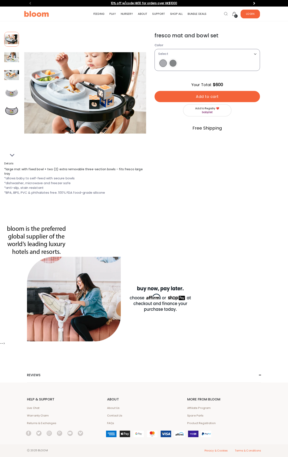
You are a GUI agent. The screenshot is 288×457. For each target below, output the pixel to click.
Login (250, 14)
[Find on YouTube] (70, 433)
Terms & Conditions (248, 450)
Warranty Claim (38, 416)
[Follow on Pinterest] (59, 433)
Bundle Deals (197, 14)
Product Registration (201, 423)
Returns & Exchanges (41, 423)
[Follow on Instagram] (49, 433)
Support (158, 14)
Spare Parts (195, 416)
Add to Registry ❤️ (207, 110)
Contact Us (114, 416)
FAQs (110, 423)
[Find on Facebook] (28, 433)
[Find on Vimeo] (80, 433)
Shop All (176, 14)
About (142, 14)
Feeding (98, 14)
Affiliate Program (199, 408)
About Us (113, 408)
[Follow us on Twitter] (39, 433)
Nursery (127, 14)
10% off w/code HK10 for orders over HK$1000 (144, 3)
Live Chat (33, 408)
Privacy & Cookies (216, 450)
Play (112, 14)
